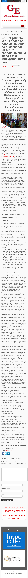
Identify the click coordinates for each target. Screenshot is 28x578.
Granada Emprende (9, 66)
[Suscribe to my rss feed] (4, 26)
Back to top (23, 575)
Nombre (3, 483)
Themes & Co (21, 573)
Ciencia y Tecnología (15, 65)
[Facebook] (3, 453)
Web (2, 494)
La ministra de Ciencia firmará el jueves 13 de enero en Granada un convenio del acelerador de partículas (14, 511)
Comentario (4, 467)
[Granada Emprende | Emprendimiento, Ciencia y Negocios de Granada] (14, 10)
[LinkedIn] (8, 453)
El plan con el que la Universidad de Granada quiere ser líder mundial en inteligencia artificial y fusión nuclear (14, 517)
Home (2, 31)
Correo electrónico (6, 488)
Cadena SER (8, 450)
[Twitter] (6, 453)
